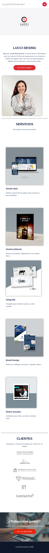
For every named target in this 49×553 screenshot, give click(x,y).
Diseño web (12, 189)
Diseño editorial (14, 249)
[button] (24, 531)
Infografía (10, 300)
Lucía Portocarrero (13, 4)
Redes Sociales (13, 412)
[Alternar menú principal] (44, 4)
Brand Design (12, 360)
